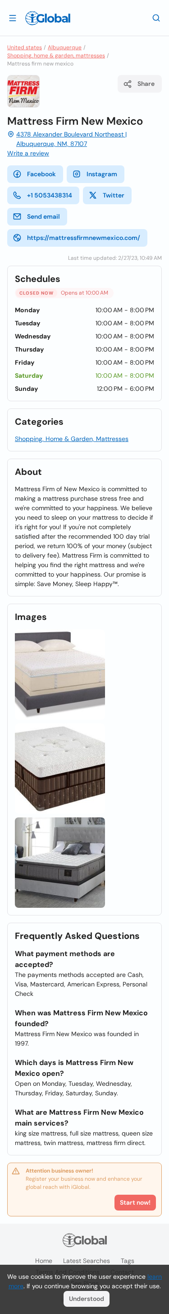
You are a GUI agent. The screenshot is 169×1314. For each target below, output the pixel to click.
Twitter (113, 195)
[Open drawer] (13, 18)
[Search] (156, 18)
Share (146, 84)
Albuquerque (65, 47)
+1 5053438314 (49, 195)
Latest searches (86, 1261)
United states (24, 47)
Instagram (102, 174)
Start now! (135, 1202)
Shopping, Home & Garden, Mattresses (71, 439)
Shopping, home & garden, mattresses (56, 55)
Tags (127, 1261)
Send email (43, 216)
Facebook (41, 174)
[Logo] (47, 18)
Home (43, 1261)
